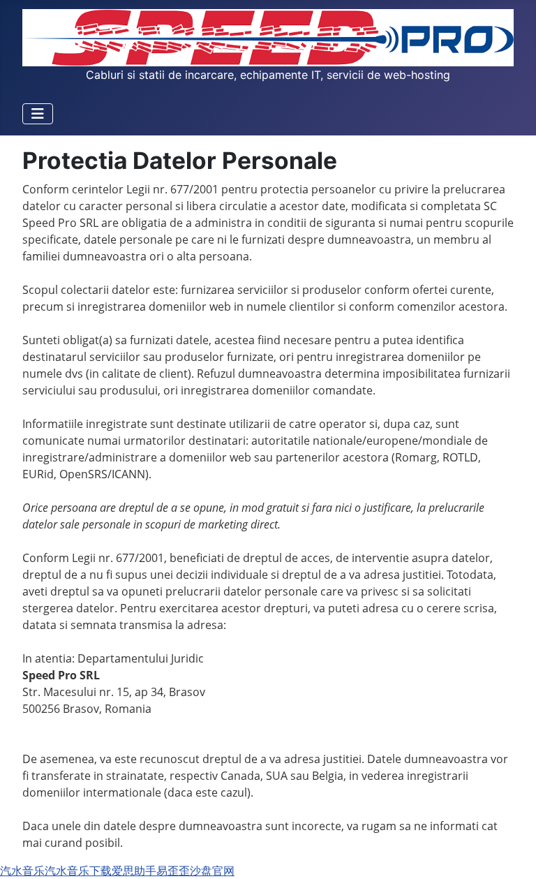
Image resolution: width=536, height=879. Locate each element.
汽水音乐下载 (78, 871)
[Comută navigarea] (37, 113)
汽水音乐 (22, 871)
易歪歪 (173, 871)
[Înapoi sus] (511, 853)
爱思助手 (134, 871)
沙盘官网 (212, 871)
